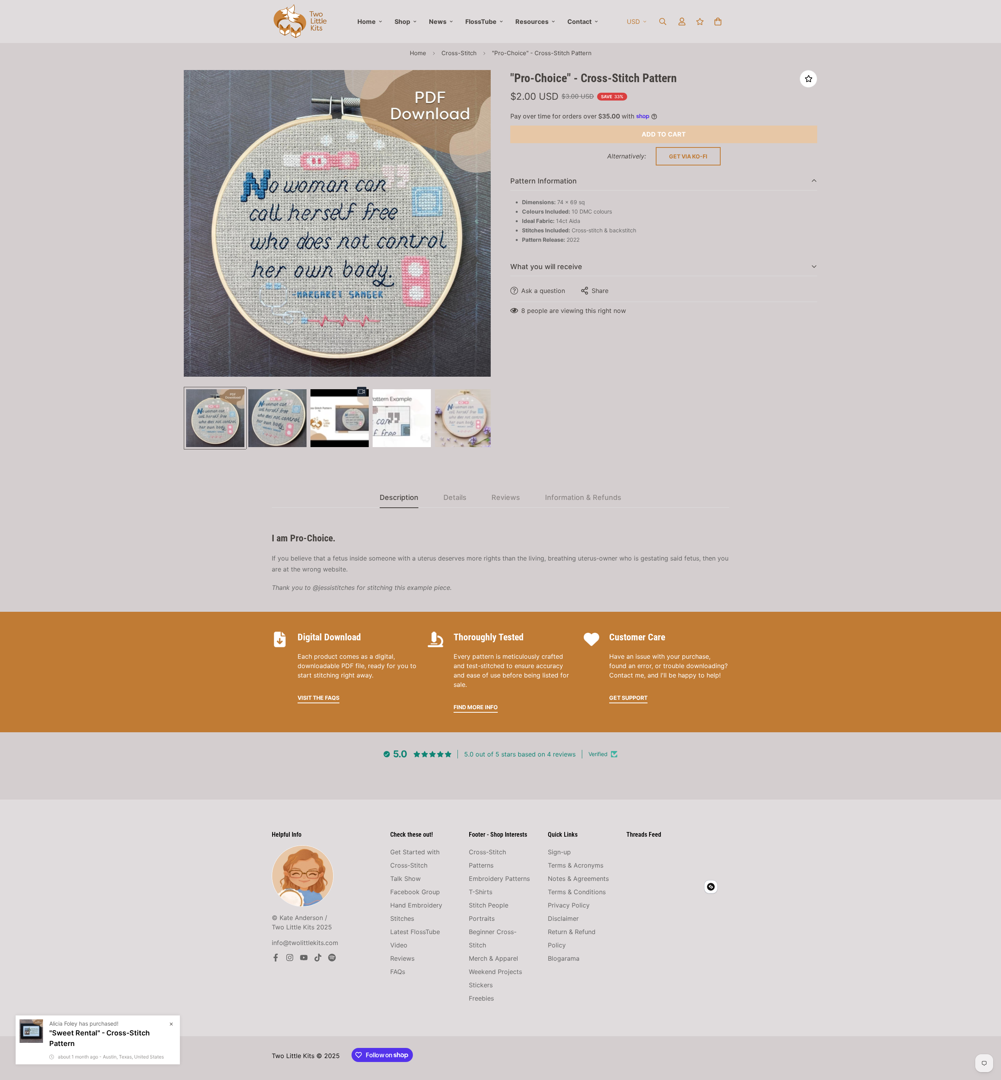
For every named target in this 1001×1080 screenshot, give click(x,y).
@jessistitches (334, 587)
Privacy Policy (569, 905)
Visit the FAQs (318, 697)
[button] (718, 22)
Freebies (481, 998)
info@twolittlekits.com (305, 943)
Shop (402, 21)
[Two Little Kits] (300, 21)
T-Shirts (480, 892)
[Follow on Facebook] (276, 957)
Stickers (481, 985)
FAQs (397, 972)
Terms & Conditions (577, 892)
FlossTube (481, 21)
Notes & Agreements (578, 878)
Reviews (402, 958)
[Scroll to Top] (986, 1037)
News (438, 21)
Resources (532, 21)
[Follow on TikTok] (318, 957)
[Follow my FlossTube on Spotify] (332, 957)
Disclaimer (563, 918)
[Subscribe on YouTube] (304, 957)
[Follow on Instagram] (290, 957)
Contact (579, 21)
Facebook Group (415, 892)
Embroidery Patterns (499, 878)
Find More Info (476, 707)
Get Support (628, 697)
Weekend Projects (495, 972)
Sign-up (559, 852)
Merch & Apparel (493, 958)
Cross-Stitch (459, 53)
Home (366, 21)
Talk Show (405, 878)
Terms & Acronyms (575, 865)
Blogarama (563, 958)
